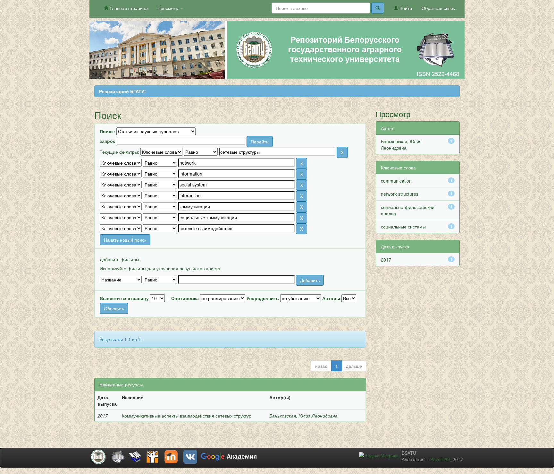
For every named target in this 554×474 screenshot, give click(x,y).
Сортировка (185, 298)
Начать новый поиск (125, 240)
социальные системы (403, 226)
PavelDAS (440, 459)
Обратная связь (438, 8)
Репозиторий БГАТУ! (122, 91)
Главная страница (128, 8)
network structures (399, 194)
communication (396, 180)
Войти (405, 8)
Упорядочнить (263, 298)
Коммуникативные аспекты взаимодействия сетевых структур (186, 415)
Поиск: (107, 131)
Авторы (331, 298)
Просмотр (168, 8)
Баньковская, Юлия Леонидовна (303, 415)
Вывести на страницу (124, 298)
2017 (386, 259)
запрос (107, 141)
